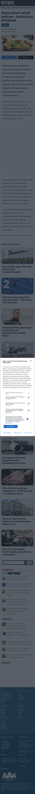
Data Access (17, 433)
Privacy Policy (28, 433)
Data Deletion (7, 433)
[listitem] (17, 393)
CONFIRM (10, 426)
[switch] (28, 397)
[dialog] (17, 397)
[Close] (31, 361)
